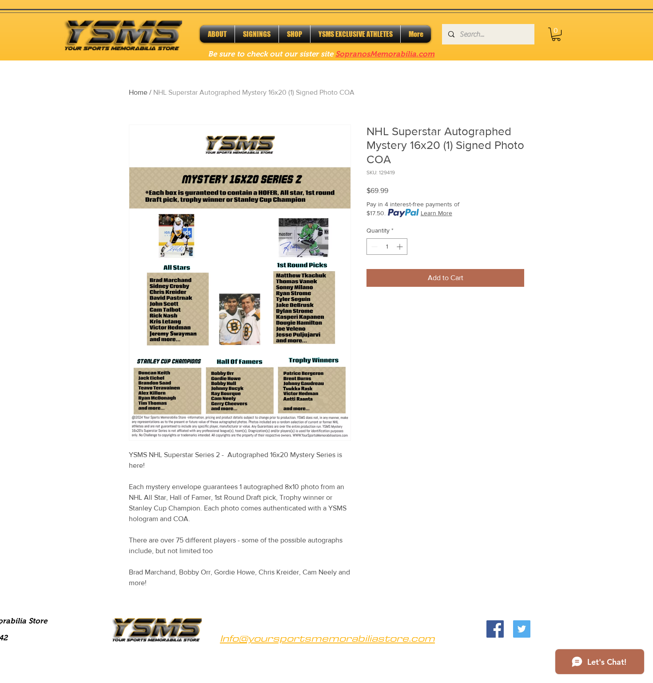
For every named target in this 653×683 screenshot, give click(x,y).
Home (138, 92)
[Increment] (400, 246)
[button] (556, 34)
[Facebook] (495, 629)
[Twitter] (521, 629)
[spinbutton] (387, 246)
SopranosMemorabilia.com (384, 54)
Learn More (436, 213)
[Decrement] (373, 246)
